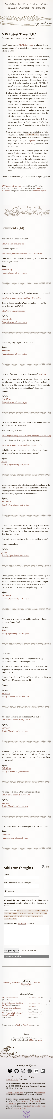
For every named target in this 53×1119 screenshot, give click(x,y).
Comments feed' (47, 866)
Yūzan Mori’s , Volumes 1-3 (24, 1102)
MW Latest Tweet (26, 45)
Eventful (37, 982)
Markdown (22, 923)
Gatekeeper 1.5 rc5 (34, 998)
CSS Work (23, 4)
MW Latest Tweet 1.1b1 (19, 34)
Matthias (5, 350)
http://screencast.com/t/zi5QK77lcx (16, 719)
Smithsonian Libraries (36, 1106)
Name (6, 874)
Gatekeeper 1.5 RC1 (35, 1015)
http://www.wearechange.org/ (13, 310)
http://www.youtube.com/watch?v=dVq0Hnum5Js (22, 445)
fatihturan (6, 693)
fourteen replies (39, 191)
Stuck (30, 1012)
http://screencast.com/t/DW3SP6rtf (16, 794)
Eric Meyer (6, 399)
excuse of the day (12, 1079)
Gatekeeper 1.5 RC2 (35, 1007)
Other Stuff (24, 8)
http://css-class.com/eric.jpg (13, 243)
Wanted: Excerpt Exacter (11, 1008)
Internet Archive (19, 1108)
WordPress (6, 191)
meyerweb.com (43, 23)
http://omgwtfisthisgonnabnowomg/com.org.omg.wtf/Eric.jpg (26, 435)
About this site (38, 8)
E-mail (17, 882)
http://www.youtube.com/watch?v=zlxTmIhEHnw (22, 253)
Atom (40, 1040)
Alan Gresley (7, 269)
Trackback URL (42, 866)
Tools (37, 188)
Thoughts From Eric (14, 1092)
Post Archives (10, 4)
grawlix (33, 140)
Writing (44, 4)
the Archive (26, 984)
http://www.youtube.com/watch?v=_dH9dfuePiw (21, 298)
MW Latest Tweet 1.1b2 (10, 998)
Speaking (12, 8)
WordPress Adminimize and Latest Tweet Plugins (12, 1014)
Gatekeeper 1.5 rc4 (34, 1001)
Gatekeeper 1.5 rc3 (34, 1004)
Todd (4, 630)
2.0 (31, 1040)
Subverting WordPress (11, 982)
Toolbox (34, 4)
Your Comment (19, 923)
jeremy (4, 461)
